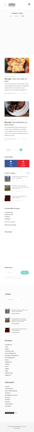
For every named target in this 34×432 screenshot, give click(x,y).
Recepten (17, 16)
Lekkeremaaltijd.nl (15, 426)
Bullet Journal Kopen (10, 225)
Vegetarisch (8, 362)
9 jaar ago (14, 93)
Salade (7, 349)
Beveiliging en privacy (11, 395)
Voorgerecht (8, 344)
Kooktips (7, 401)
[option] (17, 188)
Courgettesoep (9, 212)
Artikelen (7, 399)
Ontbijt (7, 364)
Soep (6, 346)
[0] (7, 311)
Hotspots (7, 393)
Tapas (6, 371)
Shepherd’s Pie (9, 214)
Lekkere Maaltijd (8, 93)
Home (11, 16)
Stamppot (7, 219)
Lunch (6, 366)
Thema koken (9, 404)
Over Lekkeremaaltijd (11, 391)
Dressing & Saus (9, 351)
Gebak (7, 76)
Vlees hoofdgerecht (10, 353)
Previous (8, 149)
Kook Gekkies (16, 313)
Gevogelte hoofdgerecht (12, 355)
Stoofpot (7, 216)
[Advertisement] (17, 37)
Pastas (7, 360)
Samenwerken (9, 388)
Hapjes (7, 368)
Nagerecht (8, 375)
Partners (7, 397)
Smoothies (8, 406)
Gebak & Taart (9, 373)
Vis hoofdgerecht (10, 357)
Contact (7, 386)
